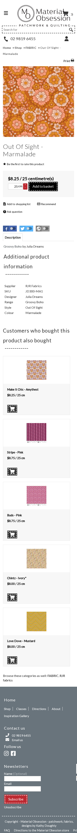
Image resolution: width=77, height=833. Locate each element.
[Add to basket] (12, 409)
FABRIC (52, 675)
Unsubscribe (12, 807)
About (56, 709)
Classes (21, 709)
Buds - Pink (14, 515)
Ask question (14, 211)
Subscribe (15, 799)
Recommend (48, 204)
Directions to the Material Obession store (41, 830)
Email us (17, 740)
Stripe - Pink (15, 452)
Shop (7, 709)
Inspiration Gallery (16, 716)
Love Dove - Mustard (21, 641)
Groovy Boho (13, 246)
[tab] (13, 237)
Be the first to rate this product (25, 164)
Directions (39, 709)
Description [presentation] (13, 237)
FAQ (7, 830)
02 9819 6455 (23, 38)
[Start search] (70, 29)
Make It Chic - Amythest (22, 389)
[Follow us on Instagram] (7, 753)
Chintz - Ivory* (16, 578)
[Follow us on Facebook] (14, 753)
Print (66, 61)
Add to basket (43, 186)
